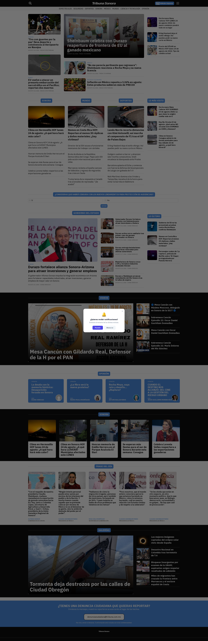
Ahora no (109, 328)
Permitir (98, 328)
